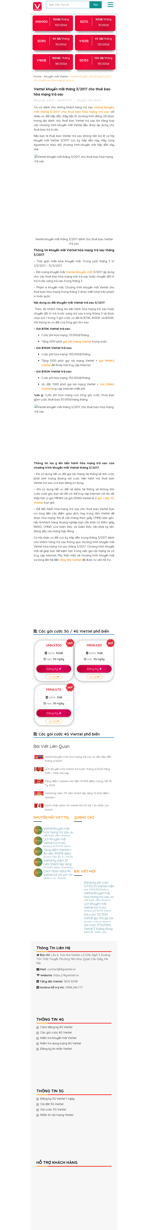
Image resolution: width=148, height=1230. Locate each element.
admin (50, 100)
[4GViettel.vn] (37, 6)
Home (37, 76)
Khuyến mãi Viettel (56, 76)
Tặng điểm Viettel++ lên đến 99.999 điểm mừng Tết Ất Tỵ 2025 (58, 853)
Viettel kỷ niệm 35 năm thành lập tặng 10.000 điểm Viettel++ (58, 864)
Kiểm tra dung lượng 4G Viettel (60, 1043)
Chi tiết (53, 677)
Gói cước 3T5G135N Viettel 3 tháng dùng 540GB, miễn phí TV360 (98, 930)
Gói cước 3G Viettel (53, 1109)
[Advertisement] (74, 597)
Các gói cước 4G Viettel (56, 1032)
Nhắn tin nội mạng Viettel (56, 1115)
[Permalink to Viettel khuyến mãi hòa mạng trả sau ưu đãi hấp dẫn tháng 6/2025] (38, 757)
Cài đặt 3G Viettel (51, 1104)
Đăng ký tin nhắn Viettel (56, 1049)
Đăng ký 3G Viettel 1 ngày (57, 1098)
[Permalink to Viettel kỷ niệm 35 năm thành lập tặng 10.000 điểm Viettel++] (38, 793)
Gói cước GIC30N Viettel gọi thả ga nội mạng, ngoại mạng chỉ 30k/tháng (98, 919)
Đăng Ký (52, 669)
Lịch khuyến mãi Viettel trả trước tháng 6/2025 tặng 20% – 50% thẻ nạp (57, 844)
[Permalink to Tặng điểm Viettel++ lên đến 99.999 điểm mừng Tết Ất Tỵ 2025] (38, 781)
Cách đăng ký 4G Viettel (56, 1027)
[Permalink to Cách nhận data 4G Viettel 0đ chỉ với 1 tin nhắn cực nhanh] (38, 806)
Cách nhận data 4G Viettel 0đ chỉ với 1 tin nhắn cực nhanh (58, 874)
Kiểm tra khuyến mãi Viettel (58, 1038)
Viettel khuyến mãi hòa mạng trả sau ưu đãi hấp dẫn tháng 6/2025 (58, 834)
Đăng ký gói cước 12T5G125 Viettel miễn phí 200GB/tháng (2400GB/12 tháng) (99, 888)
